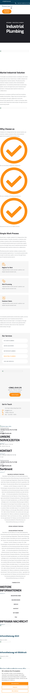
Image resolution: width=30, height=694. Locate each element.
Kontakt (15, 608)
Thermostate (16, 582)
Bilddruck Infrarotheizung (16, 474)
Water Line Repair (9, 345)
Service (16, 604)
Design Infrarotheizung (16, 530)
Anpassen (15, 687)
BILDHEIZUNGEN (16, 600)
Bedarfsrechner (16, 595)
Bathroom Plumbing (10, 351)
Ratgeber (16, 612)
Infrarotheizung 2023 (9, 636)
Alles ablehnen (15, 691)
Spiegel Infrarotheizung (16, 526)
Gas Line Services (9, 361)
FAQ (16, 617)
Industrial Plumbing (10, 356)
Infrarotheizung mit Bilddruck (13, 652)
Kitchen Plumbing (9, 340)
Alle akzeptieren (15, 683)
